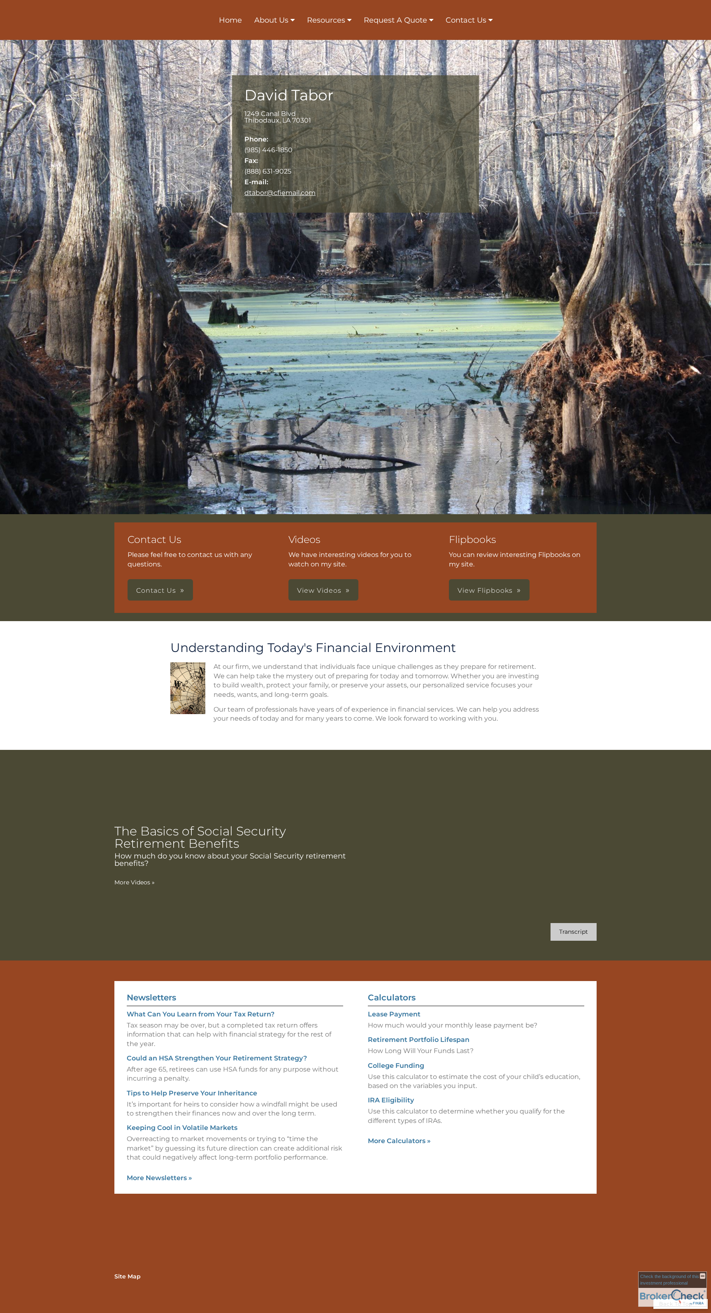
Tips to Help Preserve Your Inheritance (192, 1093)
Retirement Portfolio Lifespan (418, 1040)
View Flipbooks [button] (485, 590)
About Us (271, 20)
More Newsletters (159, 1178)
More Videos (134, 882)
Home (230, 20)
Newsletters (151, 997)
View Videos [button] (319, 590)
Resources (326, 20)
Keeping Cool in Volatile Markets (182, 1128)
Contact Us (466, 20)
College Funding (396, 1065)
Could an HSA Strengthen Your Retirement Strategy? (217, 1058)
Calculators (392, 997)
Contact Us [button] (156, 590)
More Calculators (399, 1141)
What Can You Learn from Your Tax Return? (200, 1014)
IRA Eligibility (391, 1100)
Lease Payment (394, 1014)
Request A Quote (395, 20)
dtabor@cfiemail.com (280, 193)
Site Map (127, 1276)
